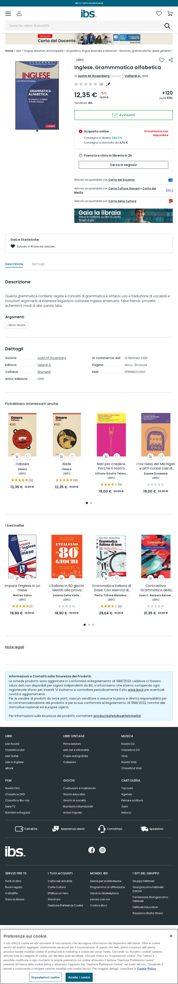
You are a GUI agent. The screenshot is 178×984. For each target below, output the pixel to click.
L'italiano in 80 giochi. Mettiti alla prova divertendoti (66, 588)
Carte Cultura (57, 887)
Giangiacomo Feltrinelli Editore (148, 889)
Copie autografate (75, 756)
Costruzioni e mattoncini (79, 788)
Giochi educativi (74, 794)
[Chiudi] (171, 936)
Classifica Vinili (131, 768)
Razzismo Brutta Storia (148, 913)
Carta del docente (60, 881)
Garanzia (54, 899)
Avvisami (126, 115)
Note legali (14, 647)
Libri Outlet (11, 756)
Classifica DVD (15, 794)
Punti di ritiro (13, 881)
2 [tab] (91, 503)
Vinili (124, 756)
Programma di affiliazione (107, 887)
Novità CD (127, 744)
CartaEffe (11, 893)
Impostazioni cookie (45, 977)
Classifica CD (130, 750)
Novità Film (12, 788)
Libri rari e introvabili (76, 750)
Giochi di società (74, 800)
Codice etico (98, 905)
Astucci (126, 812)
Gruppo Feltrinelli (143, 881)
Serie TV (10, 806)
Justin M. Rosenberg (93, 76)
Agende (126, 794)
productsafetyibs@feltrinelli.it (117, 716)
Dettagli (38, 264)
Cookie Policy (146, 968)
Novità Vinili (129, 762)
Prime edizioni (72, 744)
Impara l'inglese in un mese (22, 588)
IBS (90, 103)
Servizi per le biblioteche (105, 881)
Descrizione (14, 264)
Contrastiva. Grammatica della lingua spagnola (155, 588)
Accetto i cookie (79, 977)
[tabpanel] (37, 95)
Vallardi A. (133, 76)
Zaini (124, 806)
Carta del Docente (121, 180)
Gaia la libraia (14, 899)
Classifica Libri (15, 750)
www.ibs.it (135, 690)
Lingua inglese (16, 325)
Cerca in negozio (123, 165)
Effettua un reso (58, 893)
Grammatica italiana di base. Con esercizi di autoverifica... (111, 588)
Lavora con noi (100, 899)
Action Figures (72, 812)
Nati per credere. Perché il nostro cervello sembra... (111, 466)
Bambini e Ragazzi (17, 812)
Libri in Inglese (14, 762)
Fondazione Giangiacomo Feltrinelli (150, 899)
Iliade (66, 464)
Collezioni (69, 762)
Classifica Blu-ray (17, 800)
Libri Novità (12, 744)
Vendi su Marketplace (104, 893)
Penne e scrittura (132, 800)
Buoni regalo (13, 887)
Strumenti (44, 372)
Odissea (22, 464)
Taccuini (127, 788)
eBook (9, 768)
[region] (89, 956)
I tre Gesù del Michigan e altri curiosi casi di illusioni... (156, 466)
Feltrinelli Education (145, 907)
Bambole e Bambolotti (78, 806)
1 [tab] (37, 131)
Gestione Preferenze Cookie (65, 905)
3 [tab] (93, 625)
